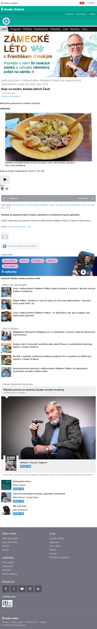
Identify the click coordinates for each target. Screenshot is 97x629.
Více (86, 29)
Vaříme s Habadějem (11, 96)
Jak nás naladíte (57, 538)
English (43, 622)
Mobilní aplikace (9, 574)
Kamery (92, 14)
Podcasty (6, 570)
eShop (5, 550)
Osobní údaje (17, 622)
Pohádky (37, 261)
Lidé (65, 29)
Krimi (23, 261)
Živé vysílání (9, 266)
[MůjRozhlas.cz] (5, 109)
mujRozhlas (7, 254)
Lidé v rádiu (55, 546)
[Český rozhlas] (9, 3)
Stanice (5, 546)
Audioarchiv (81, 14)
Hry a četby (9, 261)
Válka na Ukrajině (10, 538)
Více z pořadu (10, 329)
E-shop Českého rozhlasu (17, 384)
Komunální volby (10, 542)
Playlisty (55, 29)
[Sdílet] (7, 189)
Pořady (27, 29)
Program (69, 14)
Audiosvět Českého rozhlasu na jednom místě (20, 278)
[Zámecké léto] (48, 54)
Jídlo (4, 29)
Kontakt (53, 553)
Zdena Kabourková (17, 226)
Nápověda (54, 542)
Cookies (5, 622)
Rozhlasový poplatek (59, 557)
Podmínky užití (31, 622)
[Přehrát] (5, 179)
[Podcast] (2, 189)
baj (29, 226)
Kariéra (53, 550)
